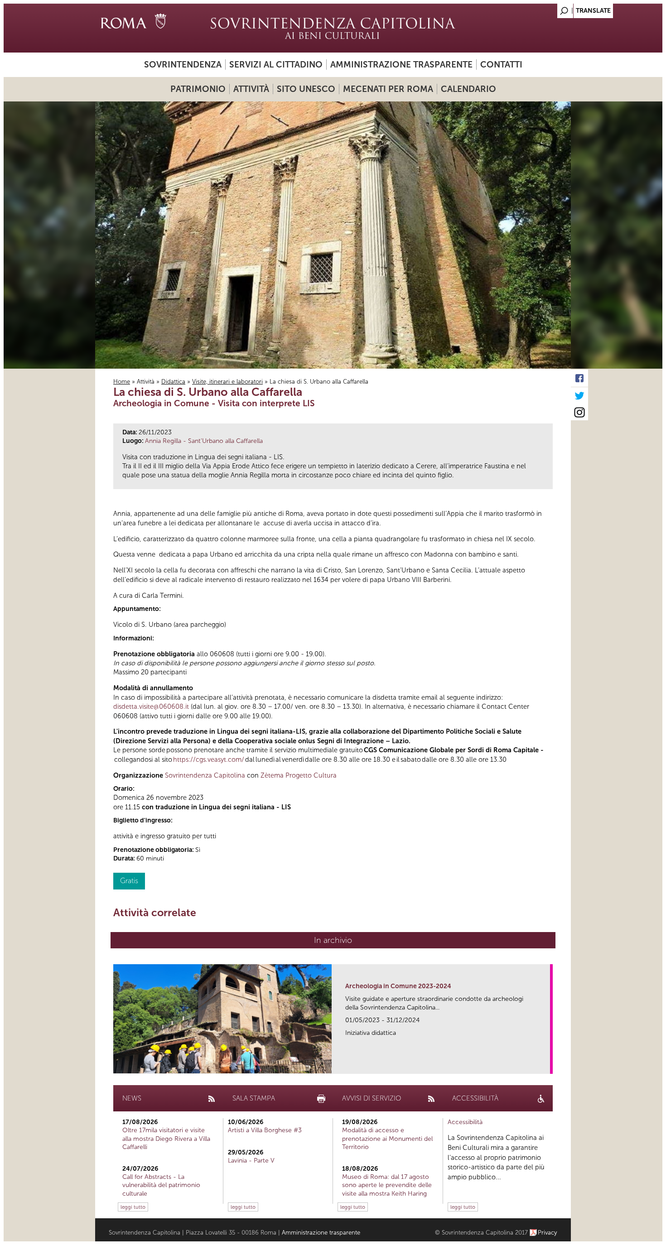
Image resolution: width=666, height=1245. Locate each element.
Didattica (173, 381)
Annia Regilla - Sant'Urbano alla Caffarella (204, 441)
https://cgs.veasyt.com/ (208, 759)
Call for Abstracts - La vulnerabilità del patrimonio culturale (161, 1185)
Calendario (468, 89)
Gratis (129, 880)
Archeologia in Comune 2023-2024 (398, 986)
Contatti (501, 64)
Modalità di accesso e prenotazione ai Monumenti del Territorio (387, 1138)
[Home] (333, 28)
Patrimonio (198, 89)
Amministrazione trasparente (401, 64)
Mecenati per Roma (388, 89)
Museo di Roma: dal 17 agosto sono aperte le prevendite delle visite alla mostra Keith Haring (387, 1185)
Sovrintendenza (183, 64)
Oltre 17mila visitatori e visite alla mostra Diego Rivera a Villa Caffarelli (166, 1138)
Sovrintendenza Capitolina (205, 775)
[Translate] (541, 8)
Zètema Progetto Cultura (299, 775)
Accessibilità (465, 1122)
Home (121, 381)
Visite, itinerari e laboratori (227, 381)
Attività (251, 89)
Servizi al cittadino (276, 64)
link (546, 1064)
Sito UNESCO (306, 89)
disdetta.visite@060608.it (151, 706)
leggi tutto (133, 1207)
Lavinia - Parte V (251, 1160)
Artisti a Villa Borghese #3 (265, 1130)
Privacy (547, 1232)
